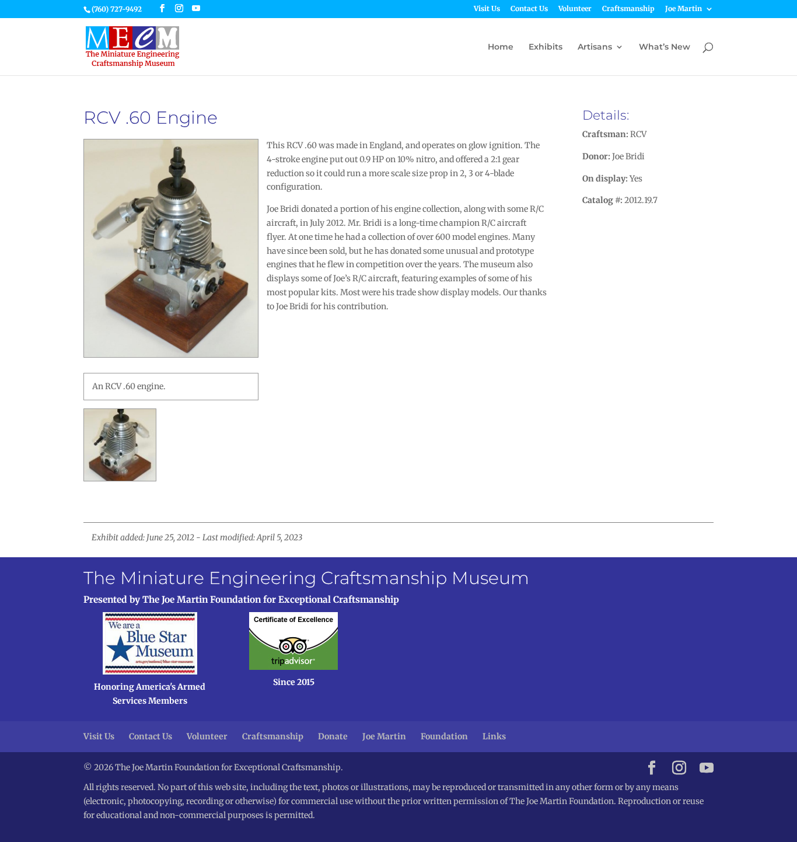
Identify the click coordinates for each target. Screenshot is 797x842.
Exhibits (545, 47)
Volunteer (575, 9)
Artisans (595, 47)
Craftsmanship (628, 9)
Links (494, 736)
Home (500, 47)
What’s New (664, 47)
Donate (333, 736)
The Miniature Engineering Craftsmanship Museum (306, 578)
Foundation (444, 736)
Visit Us (487, 9)
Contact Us (529, 9)
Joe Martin (683, 9)
